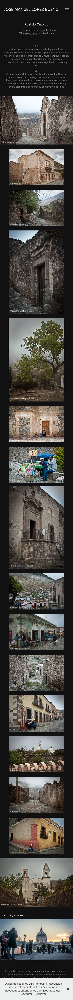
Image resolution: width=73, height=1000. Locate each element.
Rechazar (40, 994)
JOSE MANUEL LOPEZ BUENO (31, 9)
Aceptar (27, 994)
